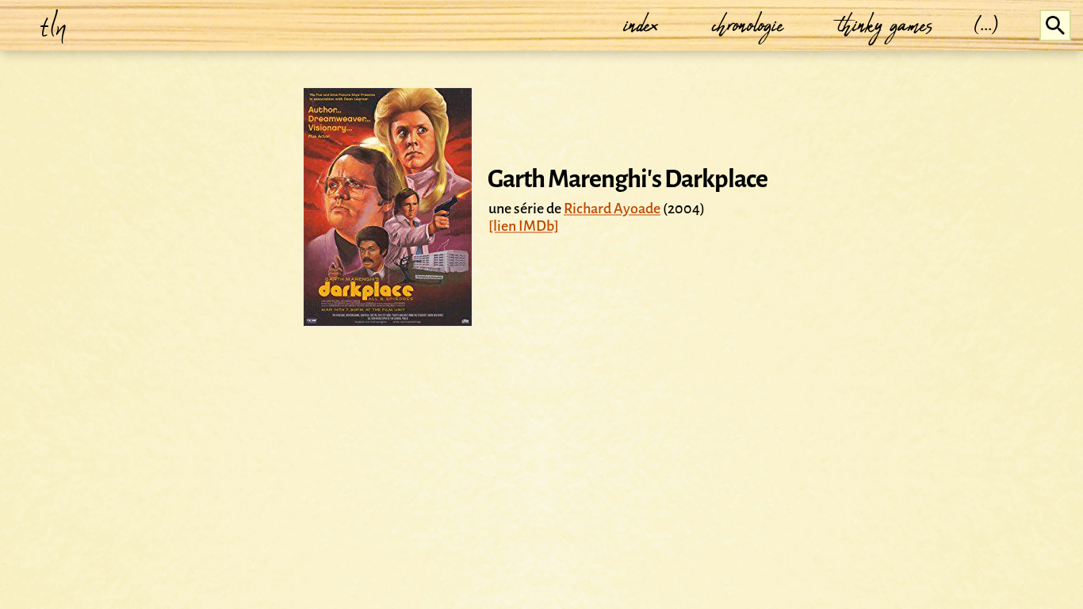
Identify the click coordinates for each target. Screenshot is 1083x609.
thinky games (885, 25)
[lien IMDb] (523, 226)
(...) (986, 25)
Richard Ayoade (612, 208)
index (641, 25)
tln (53, 25)
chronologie (748, 25)
